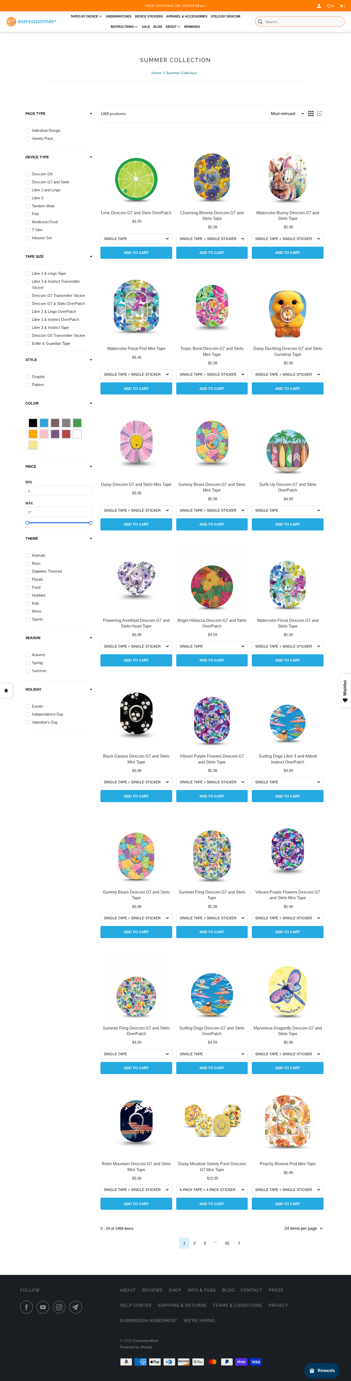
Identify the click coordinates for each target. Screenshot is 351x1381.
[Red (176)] (66, 434)
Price (30, 467)
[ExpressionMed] (31, 22)
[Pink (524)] (44, 434)
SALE (146, 27)
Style (31, 360)
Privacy (278, 1305)
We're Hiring (199, 1320)
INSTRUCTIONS (123, 27)
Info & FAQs (202, 1290)
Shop (175, 1290)
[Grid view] (311, 113)
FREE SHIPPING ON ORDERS (175, 6)
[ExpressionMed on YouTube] (44, 1307)
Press (276, 1290)
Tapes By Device (85, 16)
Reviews (152, 1290)
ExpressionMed (145, 1341)
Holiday (33, 689)
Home (156, 73)
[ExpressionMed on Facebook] (27, 1307)
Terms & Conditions (237, 1305)
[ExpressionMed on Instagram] (60, 1307)
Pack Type (35, 113)
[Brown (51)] (55, 422)
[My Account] (319, 6)
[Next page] (239, 1243)
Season (32, 638)
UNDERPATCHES (119, 16)
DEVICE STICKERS (149, 16)
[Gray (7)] (66, 422)
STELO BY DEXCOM (225, 16)
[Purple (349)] (55, 434)
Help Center (136, 1305)
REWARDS (192, 27)
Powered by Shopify (136, 1347)
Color (32, 403)
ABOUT (171, 27)
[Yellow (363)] (33, 445)
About (128, 1290)
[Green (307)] (77, 422)
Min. (29, 482)
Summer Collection (181, 73)
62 (227, 1243)
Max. (29, 503)
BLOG (157, 27)
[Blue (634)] (44, 422)
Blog (228, 1290)
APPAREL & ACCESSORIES (186, 16)
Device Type (37, 157)
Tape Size (34, 256)
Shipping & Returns (182, 1305)
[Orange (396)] (33, 434)
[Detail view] (320, 113)
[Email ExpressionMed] (77, 1307)
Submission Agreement (149, 1320)
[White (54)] (77, 434)
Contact (252, 1290)
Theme (31, 538)
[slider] (27, 523)
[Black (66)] (33, 422)
